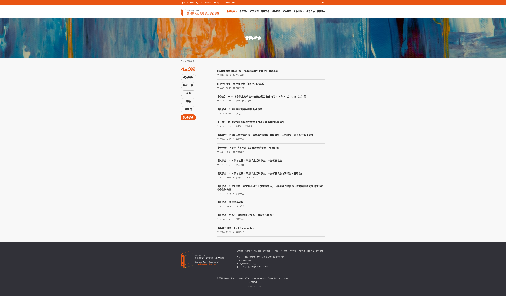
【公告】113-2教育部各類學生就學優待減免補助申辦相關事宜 (250, 122)
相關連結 (321, 11)
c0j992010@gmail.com (226, 3)
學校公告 (253, 177)
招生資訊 (276, 11)
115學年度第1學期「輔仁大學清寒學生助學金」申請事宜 (247, 71)
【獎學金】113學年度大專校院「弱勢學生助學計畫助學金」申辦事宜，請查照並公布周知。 (266, 135)
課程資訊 (265, 11)
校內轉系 (188, 77)
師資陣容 (254, 11)
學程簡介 (243, 11)
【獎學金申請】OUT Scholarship (235, 228)
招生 (188, 93)
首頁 (182, 61)
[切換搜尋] (323, 3)
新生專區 (287, 11)
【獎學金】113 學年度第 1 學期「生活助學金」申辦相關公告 (250, 160)
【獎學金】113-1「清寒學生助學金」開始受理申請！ (245, 215)
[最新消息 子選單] (236, 11)
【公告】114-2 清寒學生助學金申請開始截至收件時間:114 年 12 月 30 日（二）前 (261, 96)
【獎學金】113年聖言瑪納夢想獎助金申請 (239, 109)
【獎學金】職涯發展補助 (230, 202)
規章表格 (310, 11)
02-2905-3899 (205, 3)
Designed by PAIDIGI (253, 287)
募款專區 (319, 251)
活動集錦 (297, 11)
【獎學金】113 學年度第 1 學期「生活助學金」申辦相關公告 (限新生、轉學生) (259, 173)
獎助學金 (188, 117)
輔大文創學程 (188, 3)
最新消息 (231, 11)
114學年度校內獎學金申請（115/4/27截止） (241, 83)
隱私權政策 (253, 282)
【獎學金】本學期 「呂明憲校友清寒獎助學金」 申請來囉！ (249, 147)
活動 (188, 101)
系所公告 (188, 85)
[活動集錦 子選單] (303, 11)
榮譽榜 (188, 109)
